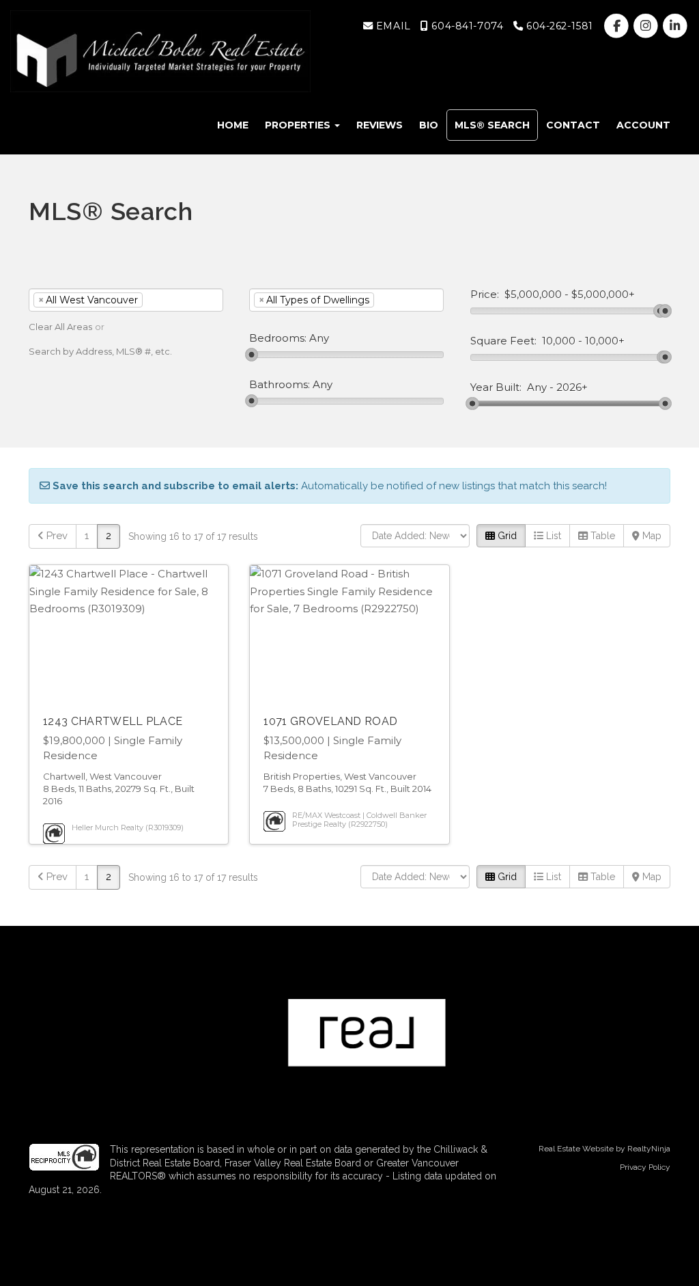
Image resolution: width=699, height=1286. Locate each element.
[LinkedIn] (675, 25)
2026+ (572, 387)
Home (232, 125)
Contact (573, 125)
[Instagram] (647, 25)
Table (601, 535)
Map (650, 535)
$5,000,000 (533, 294)
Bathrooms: (279, 385)
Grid (506, 535)
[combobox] (126, 300)
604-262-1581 (558, 26)
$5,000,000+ (603, 294)
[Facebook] (617, 25)
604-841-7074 (466, 26)
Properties (299, 125)
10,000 (558, 341)
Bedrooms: (277, 338)
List (552, 535)
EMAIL (391, 26)
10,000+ (605, 341)
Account (643, 125)
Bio (428, 125)
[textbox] (166, 300)
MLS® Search (492, 125)
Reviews (379, 125)
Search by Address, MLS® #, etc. (100, 351)
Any (537, 387)
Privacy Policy (645, 1167)
